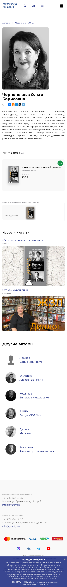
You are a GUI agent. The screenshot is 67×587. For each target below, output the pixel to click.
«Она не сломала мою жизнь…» (22, 240)
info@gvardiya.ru (11, 504)
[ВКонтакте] (9, 104)
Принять (16, 581)
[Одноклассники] (13, 104)
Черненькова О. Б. (24, 23)
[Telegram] (23, 104)
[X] (20, 104)
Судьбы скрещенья (15, 290)
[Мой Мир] (16, 104)
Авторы (6, 23)
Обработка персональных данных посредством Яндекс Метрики (38, 583)
